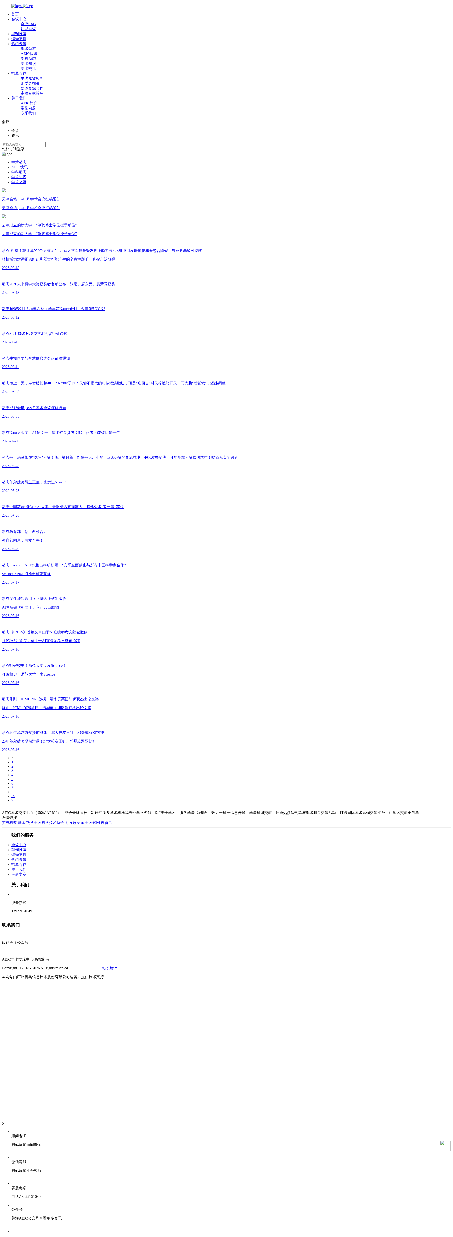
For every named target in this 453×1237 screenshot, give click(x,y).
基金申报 (25, 823)
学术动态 (28, 49)
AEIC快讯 (29, 54)
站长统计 (109, 968)
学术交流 (28, 68)
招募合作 (18, 73)
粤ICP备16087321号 (85, 968)
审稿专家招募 (32, 93)
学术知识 (28, 64)
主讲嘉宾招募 (32, 78)
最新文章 (18, 874)
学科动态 (28, 59)
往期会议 (28, 29)
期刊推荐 (18, 34)
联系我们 (28, 113)
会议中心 (18, 19)
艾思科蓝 (9, 823)
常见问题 (28, 108)
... (12, 792)
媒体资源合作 (32, 88)
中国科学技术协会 (49, 823)
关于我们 (18, 98)
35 (13, 796)
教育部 (106, 823)
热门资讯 (18, 44)
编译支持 (18, 39)
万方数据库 (74, 823)
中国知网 (92, 823)
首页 (15, 14)
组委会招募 (30, 83)
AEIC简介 (29, 103)
